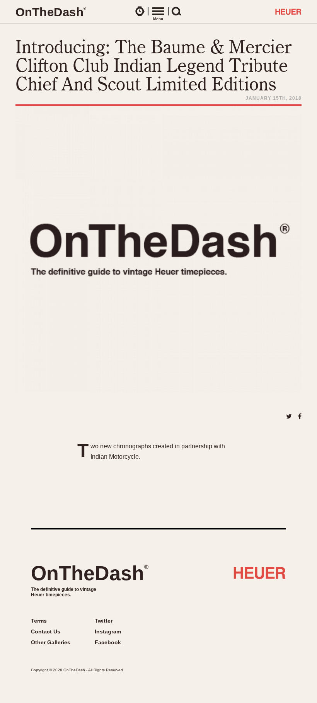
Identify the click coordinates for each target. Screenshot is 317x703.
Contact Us (45, 631)
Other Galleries (50, 642)
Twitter (103, 621)
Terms (39, 621)
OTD (50, 12)
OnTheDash (89, 573)
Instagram (108, 631)
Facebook (108, 642)
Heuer (259, 575)
